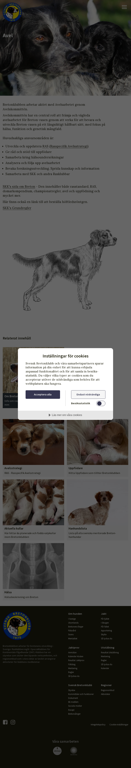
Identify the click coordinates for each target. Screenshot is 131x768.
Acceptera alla (43, 394)
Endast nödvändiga (88, 394)
